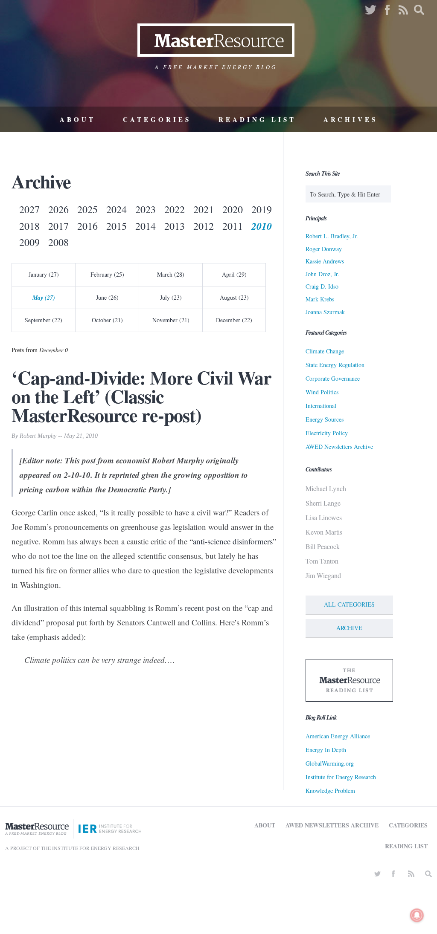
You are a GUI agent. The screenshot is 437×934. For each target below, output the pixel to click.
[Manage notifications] (417, 915)
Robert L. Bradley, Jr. (332, 236)
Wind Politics (322, 392)
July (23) (171, 297)
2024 (116, 209)
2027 (29, 209)
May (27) (43, 297)
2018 (29, 226)
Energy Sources (325, 419)
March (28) (170, 274)
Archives (350, 119)
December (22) (234, 320)
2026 (58, 209)
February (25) (107, 274)
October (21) (107, 320)
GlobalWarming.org (330, 763)
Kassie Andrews (325, 261)
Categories (157, 119)
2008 (58, 242)
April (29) (234, 274)
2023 (145, 209)
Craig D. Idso (322, 286)
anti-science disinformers (233, 541)
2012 (203, 226)
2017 (58, 226)
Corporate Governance (333, 378)
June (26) (107, 297)
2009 (29, 242)
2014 (145, 226)
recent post (202, 607)
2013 (174, 226)
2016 (87, 226)
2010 (261, 226)
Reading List (257, 119)
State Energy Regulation (335, 365)
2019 (261, 209)
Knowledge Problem (330, 791)
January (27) (44, 274)
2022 (174, 209)
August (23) (234, 297)
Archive (349, 628)
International (321, 406)
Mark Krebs (320, 299)
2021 (203, 209)
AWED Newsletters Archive (339, 446)
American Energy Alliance (338, 736)
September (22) (43, 320)
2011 (232, 226)
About (78, 119)
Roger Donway (324, 249)
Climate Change (325, 351)
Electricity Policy (327, 433)
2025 (87, 209)
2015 (116, 226)
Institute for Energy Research (341, 777)
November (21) (170, 320)
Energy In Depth (326, 750)
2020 (232, 209)
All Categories (349, 604)
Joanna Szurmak (325, 312)
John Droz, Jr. (322, 274)
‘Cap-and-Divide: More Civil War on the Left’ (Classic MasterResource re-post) (141, 396)
